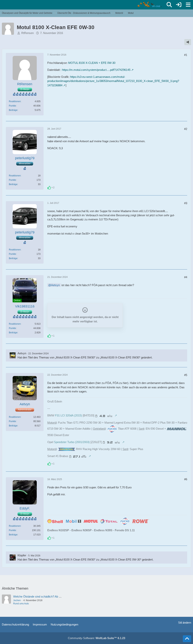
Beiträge (13, 110)
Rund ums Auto (21, 603)
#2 (185, 128)
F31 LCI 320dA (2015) (68, 415)
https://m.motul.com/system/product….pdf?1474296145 (96, 69)
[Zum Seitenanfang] (187, 638)
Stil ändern (184, 622)
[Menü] (188, 4)
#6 (185, 479)
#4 (185, 277)
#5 (185, 375)
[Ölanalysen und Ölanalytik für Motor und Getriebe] (150, 4)
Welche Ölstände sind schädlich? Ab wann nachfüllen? (46, 596)
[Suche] (169, 4)
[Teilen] (187, 42)
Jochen (17, 600)
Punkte (12, 105)
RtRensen (27, 33)
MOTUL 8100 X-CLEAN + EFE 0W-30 (91, 62)
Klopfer (22, 555)
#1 (185, 54)
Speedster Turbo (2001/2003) (72, 442)
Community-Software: (96, 638)
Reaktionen (15, 101)
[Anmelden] (178, 4)
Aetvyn (55, 285)
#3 (185, 203)
